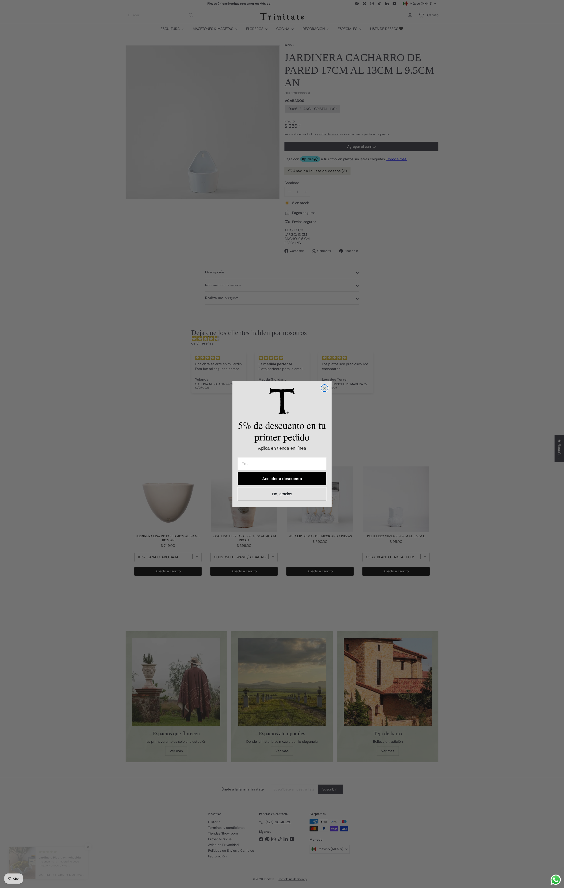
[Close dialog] (324, 388)
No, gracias (282, 494)
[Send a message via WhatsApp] (556, 880)
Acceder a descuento (282, 479)
